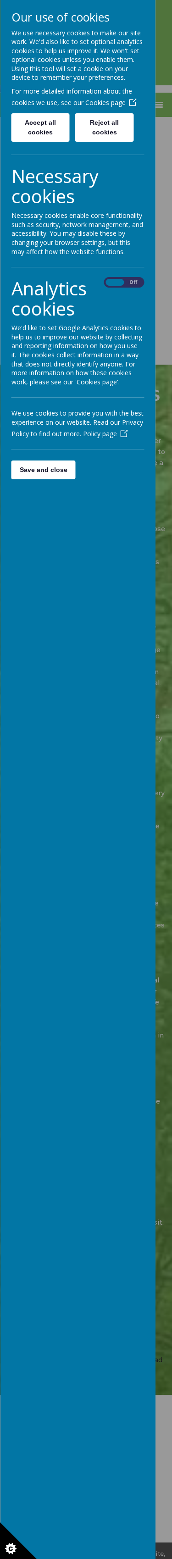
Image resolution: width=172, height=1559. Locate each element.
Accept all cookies (40, 127)
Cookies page (105, 102)
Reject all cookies (104, 127)
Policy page (100, 433)
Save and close (43, 469)
